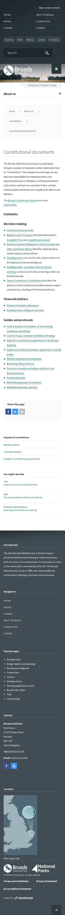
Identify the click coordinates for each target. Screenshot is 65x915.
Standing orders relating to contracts (25, 310)
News (19, 39)
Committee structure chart (20, 230)
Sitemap (30, 39)
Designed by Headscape (24, 898)
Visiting (7, 15)
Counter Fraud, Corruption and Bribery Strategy (31, 335)
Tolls (9, 694)
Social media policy (16, 377)
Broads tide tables (16, 690)
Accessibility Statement (17, 888)
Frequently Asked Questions (20, 509)
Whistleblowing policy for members (24, 382)
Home (12, 111)
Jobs (20, 483)
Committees (15, 121)
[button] (8, 412)
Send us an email (19, 757)
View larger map (11, 858)
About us (9, 39)
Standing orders (15, 257)
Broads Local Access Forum (22, 200)
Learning (40, 28)
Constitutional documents (22, 131)
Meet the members (11, 445)
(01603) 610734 (16, 751)
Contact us (54, 39)
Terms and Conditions (16, 881)
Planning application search (20, 685)
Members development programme (24, 358)
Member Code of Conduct (19, 235)
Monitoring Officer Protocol (20, 363)
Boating (7, 21)
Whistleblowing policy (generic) (22, 387)
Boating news (14, 659)
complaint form (15, 239)
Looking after (43, 21)
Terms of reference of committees (24, 280)
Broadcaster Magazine (18, 668)
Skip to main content (49, 7)
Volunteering (13, 698)
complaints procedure (38, 239)
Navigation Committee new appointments (22, 459)
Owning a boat (14, 681)
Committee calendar (12, 452)
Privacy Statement (46, 881)
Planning (8, 28)
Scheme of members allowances (23, 305)
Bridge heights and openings (21, 663)
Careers (41, 39)
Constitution (10, 204)
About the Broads (45, 15)
